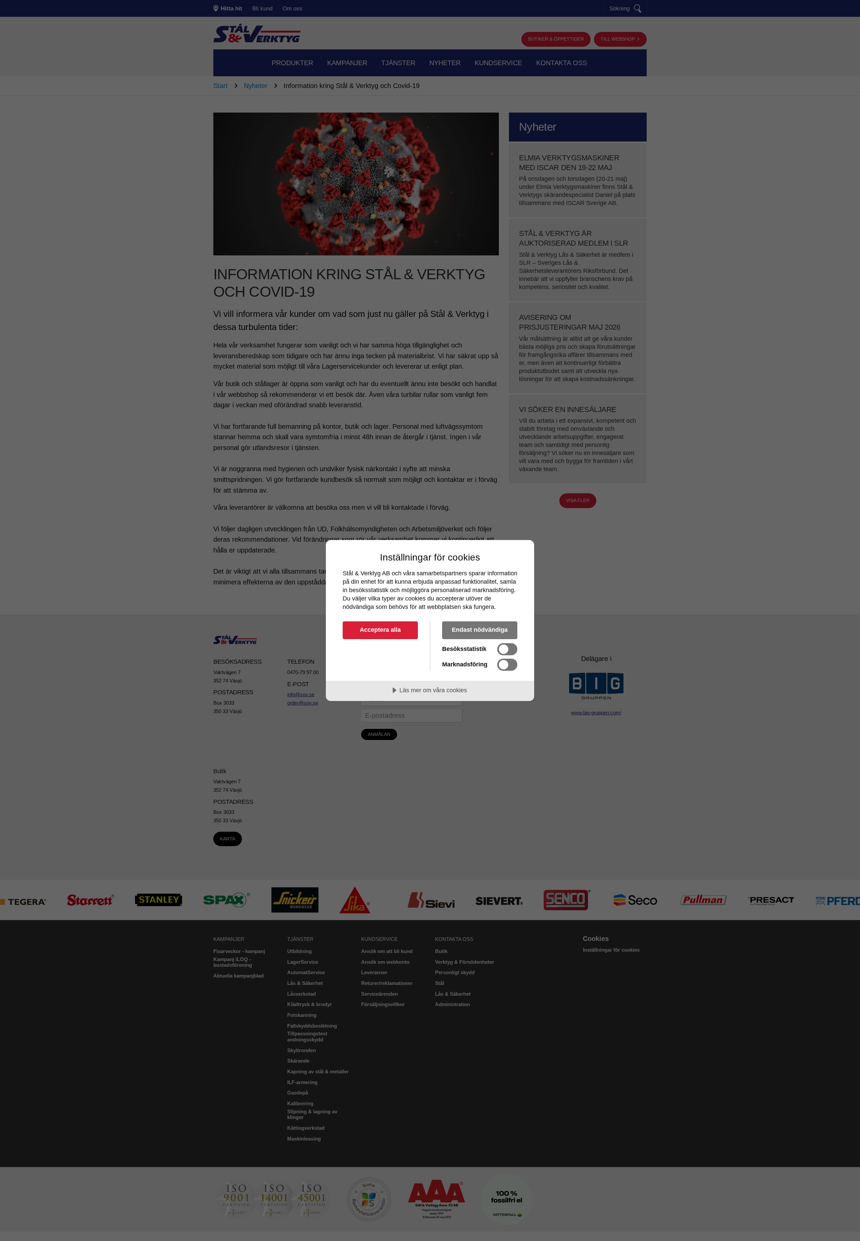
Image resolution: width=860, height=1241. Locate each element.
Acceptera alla (380, 629)
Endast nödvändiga (480, 629)
